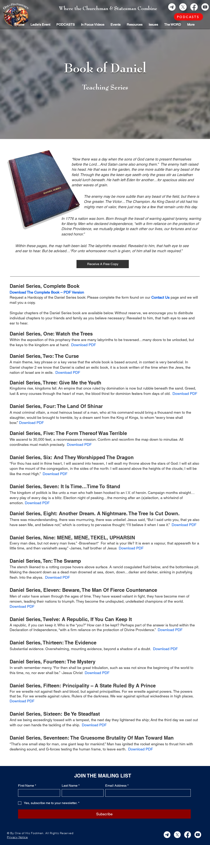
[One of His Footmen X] (183, 7)
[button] (172, 24)
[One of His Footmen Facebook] (194, 7)
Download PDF (83, 345)
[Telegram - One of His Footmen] (172, 7)
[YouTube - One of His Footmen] (205, 7)
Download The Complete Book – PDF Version (47, 292)
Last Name (71, 785)
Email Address (117, 785)
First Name (27, 785)
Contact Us (160, 297)
